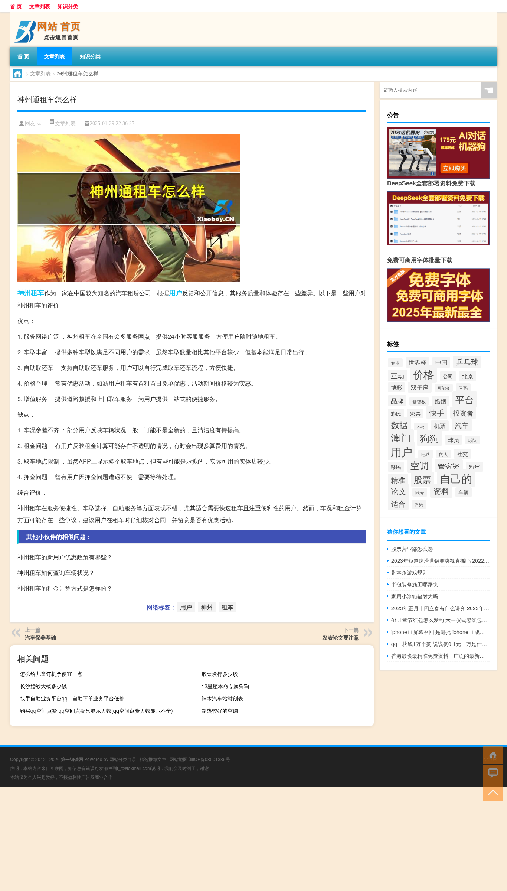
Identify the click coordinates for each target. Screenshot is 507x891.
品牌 (397, 400)
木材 (421, 426)
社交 (462, 454)
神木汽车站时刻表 (222, 698)
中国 (441, 362)
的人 (443, 454)
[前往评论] (491, 773)
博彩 (396, 387)
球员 (453, 439)
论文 (398, 491)
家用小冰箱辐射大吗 (414, 596)
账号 (419, 492)
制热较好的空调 (220, 710)
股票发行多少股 (220, 673)
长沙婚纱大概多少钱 (43, 686)
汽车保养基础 (40, 637)
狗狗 (429, 438)
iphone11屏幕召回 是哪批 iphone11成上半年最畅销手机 (440, 631)
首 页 (16, 6)
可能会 (444, 388)
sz (39, 123)
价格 (423, 373)
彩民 (396, 413)
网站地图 (178, 759)
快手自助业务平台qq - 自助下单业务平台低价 (72, 698)
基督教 (419, 401)
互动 (397, 375)
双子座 (420, 387)
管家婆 (449, 466)
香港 (419, 504)
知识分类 (68, 6)
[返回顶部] (491, 791)
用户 (175, 292)
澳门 (401, 437)
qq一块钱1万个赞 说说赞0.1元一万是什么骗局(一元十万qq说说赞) (440, 643)
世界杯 (417, 362)
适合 (398, 503)
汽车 (462, 425)
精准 (398, 480)
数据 (399, 424)
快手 (436, 412)
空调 (419, 465)
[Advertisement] (222, 839)
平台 (464, 399)
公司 (448, 376)
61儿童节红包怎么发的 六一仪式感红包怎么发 (440, 620)
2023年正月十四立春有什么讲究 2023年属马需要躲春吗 (440, 608)
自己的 (456, 478)
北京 (467, 376)
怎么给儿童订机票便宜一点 (51, 673)
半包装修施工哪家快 (414, 584)
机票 (440, 426)
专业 (395, 363)
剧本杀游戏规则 (409, 572)
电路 (425, 454)
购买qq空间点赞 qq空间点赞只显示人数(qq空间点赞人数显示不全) (96, 710)
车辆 (463, 492)
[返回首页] (491, 754)
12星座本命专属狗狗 (225, 686)
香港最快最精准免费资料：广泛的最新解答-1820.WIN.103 (440, 655)
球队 (472, 440)
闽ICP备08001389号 (209, 759)
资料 (441, 491)
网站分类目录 (122, 759)
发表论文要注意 (341, 637)
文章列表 (39, 6)
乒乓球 (467, 361)
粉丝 (474, 467)
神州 (24, 292)
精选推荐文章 (153, 759)
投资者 (463, 412)
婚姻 (441, 401)
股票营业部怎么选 (412, 548)
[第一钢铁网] (49, 14)
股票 (422, 479)
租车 (37, 292)
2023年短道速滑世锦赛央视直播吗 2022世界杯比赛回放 (440, 560)
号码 (463, 387)
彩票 (415, 413)
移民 (396, 467)
